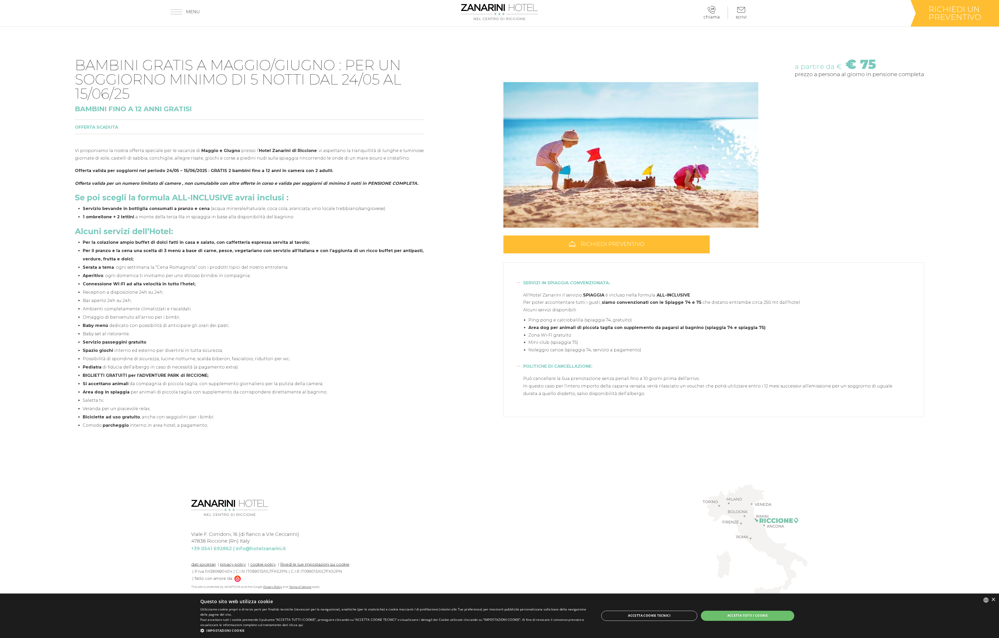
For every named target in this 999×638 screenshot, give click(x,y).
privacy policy (233, 564)
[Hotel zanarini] (499, 12)
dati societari (203, 564)
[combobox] (986, 600)
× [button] (993, 600)
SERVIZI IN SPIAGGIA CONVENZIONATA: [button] (566, 282)
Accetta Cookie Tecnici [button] (649, 615)
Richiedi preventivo (611, 244)
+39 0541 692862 (211, 548)
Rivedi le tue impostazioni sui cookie (314, 564)
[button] (394, 630)
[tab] (713, 283)
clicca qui (296, 625)
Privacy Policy (272, 587)
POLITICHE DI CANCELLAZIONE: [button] (557, 366)
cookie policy (263, 564)
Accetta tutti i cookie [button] (747, 615)
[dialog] (499, 616)
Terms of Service (300, 587)
